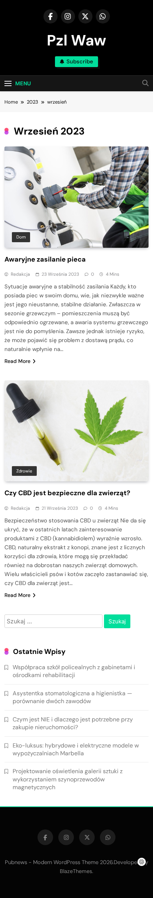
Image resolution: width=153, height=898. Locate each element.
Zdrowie (24, 471)
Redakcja (20, 274)
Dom (21, 237)
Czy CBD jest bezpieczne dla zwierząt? (67, 492)
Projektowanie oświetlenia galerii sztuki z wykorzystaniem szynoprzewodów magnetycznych (68, 779)
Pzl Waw (76, 40)
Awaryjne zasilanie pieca (45, 259)
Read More (17, 361)
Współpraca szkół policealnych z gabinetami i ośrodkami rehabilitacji (74, 671)
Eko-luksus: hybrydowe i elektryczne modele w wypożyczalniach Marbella (76, 749)
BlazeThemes (76, 871)
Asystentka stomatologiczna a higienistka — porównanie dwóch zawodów (72, 697)
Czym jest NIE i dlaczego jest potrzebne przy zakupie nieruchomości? (73, 723)
